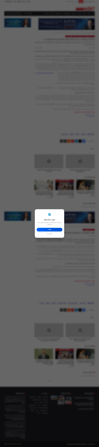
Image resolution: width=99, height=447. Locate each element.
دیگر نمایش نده (49, 234)
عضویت (49, 230)
